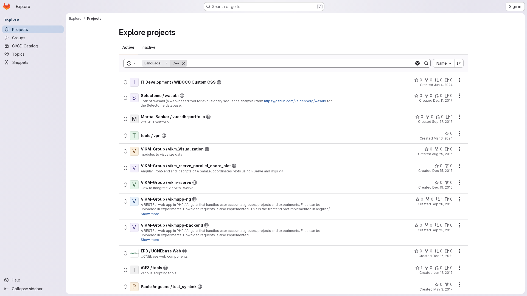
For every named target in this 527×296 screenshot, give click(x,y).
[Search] (426, 63)
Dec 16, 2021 (443, 256)
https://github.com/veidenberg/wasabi (295, 101)
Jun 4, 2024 (443, 85)
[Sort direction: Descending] (459, 63)
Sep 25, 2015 (442, 230)
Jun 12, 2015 (443, 273)
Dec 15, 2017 (442, 171)
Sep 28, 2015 (442, 204)
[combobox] (444, 63)
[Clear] (417, 63)
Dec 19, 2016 (442, 187)
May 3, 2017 (443, 289)
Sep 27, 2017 (442, 121)
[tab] (128, 47)
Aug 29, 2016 (442, 154)
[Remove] (183, 63)
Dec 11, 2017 (443, 100)
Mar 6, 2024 (443, 138)
